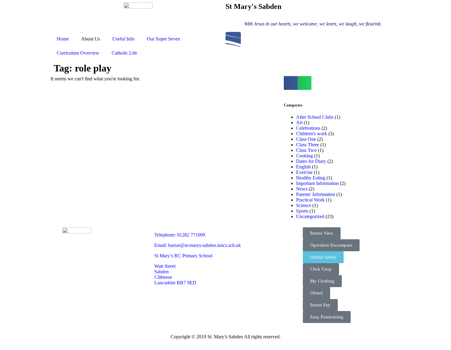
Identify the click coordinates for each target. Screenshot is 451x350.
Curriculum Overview (78, 53)
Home (63, 38)
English (303, 166)
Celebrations (308, 128)
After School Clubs (314, 117)
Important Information (317, 183)
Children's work (311, 133)
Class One (306, 139)
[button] (291, 83)
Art (299, 122)
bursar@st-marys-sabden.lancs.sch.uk (204, 245)
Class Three (307, 144)
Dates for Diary (311, 161)
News (301, 188)
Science (303, 205)
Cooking (304, 155)
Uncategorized (310, 216)
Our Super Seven (163, 38)
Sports (302, 210)
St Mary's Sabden (253, 6)
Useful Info (123, 38)
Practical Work (310, 199)
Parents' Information (315, 194)
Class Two (306, 150)
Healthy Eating (310, 177)
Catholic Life (124, 53)
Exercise (304, 172)
